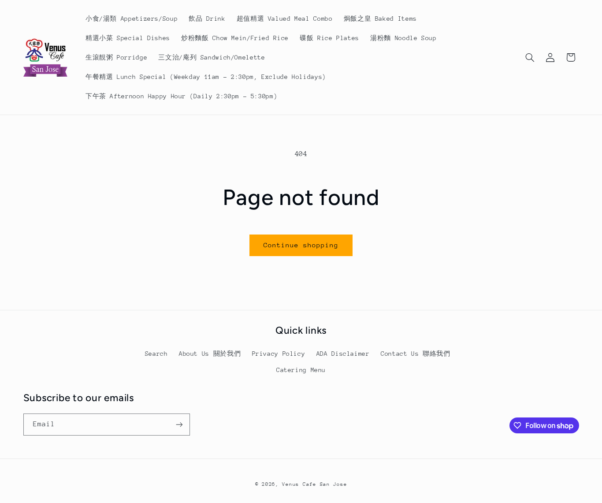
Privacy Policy (278, 353)
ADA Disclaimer (343, 353)
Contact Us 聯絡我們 (415, 353)
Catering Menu (301, 369)
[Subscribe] (179, 424)
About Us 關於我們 (210, 353)
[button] (530, 57)
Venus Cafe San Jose (314, 484)
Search (156, 353)
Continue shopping (301, 245)
